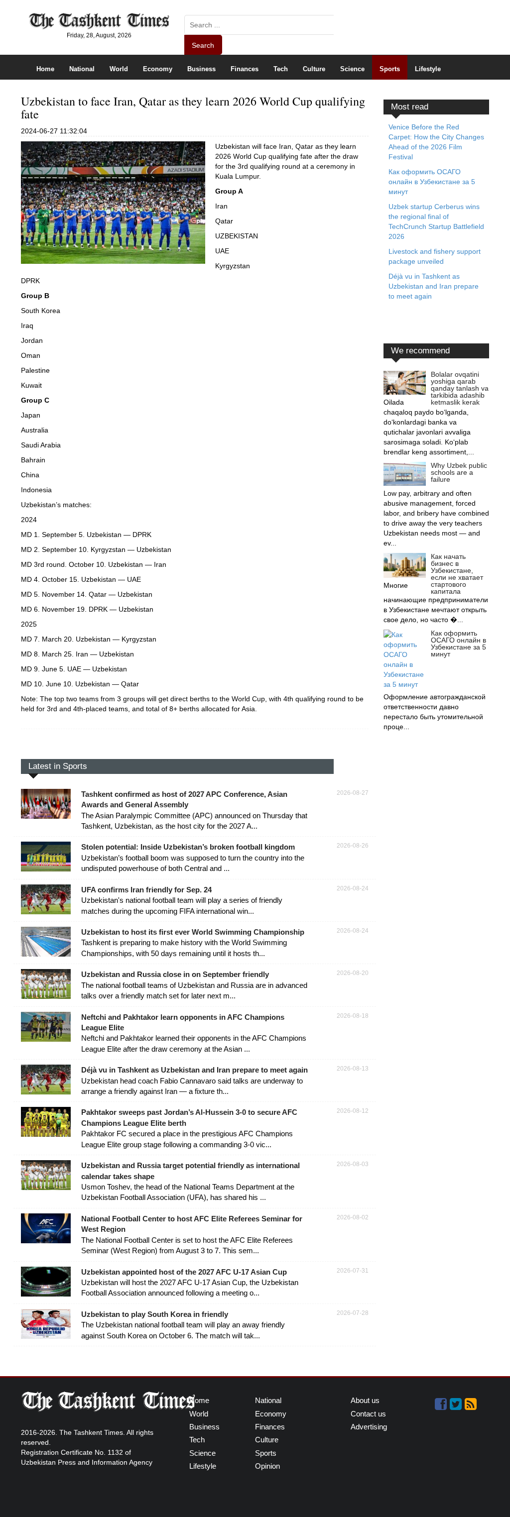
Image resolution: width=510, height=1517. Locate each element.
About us (365, 1400)
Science (352, 69)
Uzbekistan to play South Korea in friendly (154, 1314)
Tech (280, 69)
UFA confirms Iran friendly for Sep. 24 (146, 889)
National (82, 69)
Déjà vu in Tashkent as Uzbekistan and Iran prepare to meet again (194, 1070)
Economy (157, 69)
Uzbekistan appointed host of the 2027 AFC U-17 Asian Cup (184, 1272)
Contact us (368, 1413)
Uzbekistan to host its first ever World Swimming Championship (192, 932)
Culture (314, 69)
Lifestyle (428, 69)
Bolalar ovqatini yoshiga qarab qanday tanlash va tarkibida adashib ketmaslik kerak (460, 388)
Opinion (267, 1466)
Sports (390, 69)
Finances (244, 69)
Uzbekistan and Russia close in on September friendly (175, 974)
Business (201, 69)
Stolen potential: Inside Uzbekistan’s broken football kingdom (188, 847)
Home (45, 69)
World (119, 69)
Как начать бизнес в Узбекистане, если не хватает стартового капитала (457, 573)
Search (203, 45)
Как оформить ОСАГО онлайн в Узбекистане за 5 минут (458, 643)
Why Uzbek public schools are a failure (459, 472)
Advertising (369, 1426)
